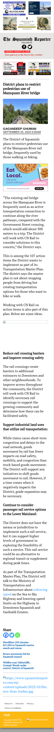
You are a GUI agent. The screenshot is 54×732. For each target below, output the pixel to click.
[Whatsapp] (17, 635)
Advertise (19, 704)
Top (7, 715)
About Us (8, 704)
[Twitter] (11, 635)
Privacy (30, 704)
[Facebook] (6, 635)
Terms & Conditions (12, 708)
